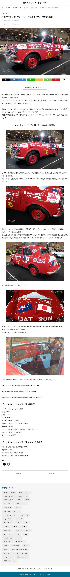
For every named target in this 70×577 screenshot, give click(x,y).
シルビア (6, 526)
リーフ (16, 553)
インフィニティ (8, 503)
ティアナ (16, 534)
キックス (18, 507)
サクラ (19, 522)
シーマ (15, 526)
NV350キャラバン (9, 500)
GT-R (5, 492)
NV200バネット (22, 496)
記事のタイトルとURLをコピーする (35, 87)
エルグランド (7, 507)
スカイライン (7, 530)
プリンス (26, 545)
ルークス (24, 553)
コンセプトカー (8, 522)
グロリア (19, 519)
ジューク (23, 526)
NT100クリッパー (24, 492)
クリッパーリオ (8, 519)
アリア (27, 500)
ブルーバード (15, 545)
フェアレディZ (19, 542)
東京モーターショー (9, 561)
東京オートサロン (22, 557)
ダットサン (7, 24)
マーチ (5, 549)
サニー (27, 522)
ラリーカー (16, 24)
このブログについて (22, 569)
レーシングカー (8, 557)
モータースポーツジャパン (19, 549)
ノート (19, 538)
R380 (19, 500)
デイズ (25, 534)
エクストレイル (21, 503)
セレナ (28, 530)
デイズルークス (8, 538)
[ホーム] (2, 7)
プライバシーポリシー (36, 569)
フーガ (5, 545)
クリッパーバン (23, 515)
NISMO (13, 492)
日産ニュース (5, 13)
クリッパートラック (9, 515)
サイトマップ (48, 569)
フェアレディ (7, 542)
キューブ (16, 511)
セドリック (18, 530)
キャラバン (7, 511)
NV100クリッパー (9, 496)
